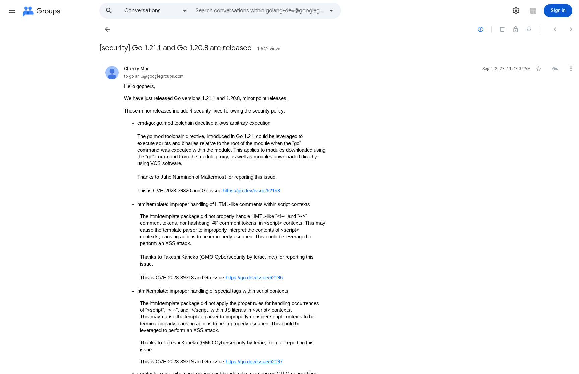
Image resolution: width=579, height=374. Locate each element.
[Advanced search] (331, 10)
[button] (12, 11)
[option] (156, 10)
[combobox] (260, 10)
